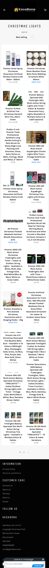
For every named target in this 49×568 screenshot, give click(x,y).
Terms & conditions (12, 473)
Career (5, 501)
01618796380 (8, 545)
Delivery (6, 493)
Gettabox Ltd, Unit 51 (12, 525)
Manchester (8, 537)
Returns (6, 497)
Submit (37, 566)
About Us (7, 489)
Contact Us (8, 485)
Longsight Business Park (14, 529)
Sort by (24, 32)
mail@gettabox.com (12, 549)
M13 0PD (6, 541)
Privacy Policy (9, 469)
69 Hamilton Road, (11, 533)
